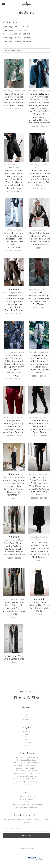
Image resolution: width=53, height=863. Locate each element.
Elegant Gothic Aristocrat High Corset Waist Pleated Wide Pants (39, 606)
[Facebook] (15, 697)
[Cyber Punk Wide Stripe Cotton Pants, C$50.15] (14, 638)
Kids (26, 740)
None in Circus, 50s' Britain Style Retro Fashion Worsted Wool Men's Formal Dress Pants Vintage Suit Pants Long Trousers (39, 486)
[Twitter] (19, 697)
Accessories (26, 742)
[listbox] (19, 50)
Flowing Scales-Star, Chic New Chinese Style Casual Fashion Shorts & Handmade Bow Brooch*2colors (13, 100)
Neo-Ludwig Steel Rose (26, 760)
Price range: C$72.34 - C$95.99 (16, 30)
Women (26, 732)
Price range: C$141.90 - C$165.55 (17, 41)
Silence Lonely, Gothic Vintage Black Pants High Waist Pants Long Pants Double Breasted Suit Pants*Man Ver (14, 487)
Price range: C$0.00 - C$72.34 (16, 26)
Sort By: (7, 50)
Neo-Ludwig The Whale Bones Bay (26, 763)
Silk (26, 737)
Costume (26, 711)
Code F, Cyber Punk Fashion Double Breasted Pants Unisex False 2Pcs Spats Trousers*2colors (14, 240)
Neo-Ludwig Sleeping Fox (26, 776)
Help (26, 714)
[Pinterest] (28, 697)
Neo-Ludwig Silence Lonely (26, 781)
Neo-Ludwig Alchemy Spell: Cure (26, 773)
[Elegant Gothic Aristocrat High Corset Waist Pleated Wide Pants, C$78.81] (39, 582)
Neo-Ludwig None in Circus (27, 768)
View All (27, 784)
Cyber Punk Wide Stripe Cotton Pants (14, 657)
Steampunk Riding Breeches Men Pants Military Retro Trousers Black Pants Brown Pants (39, 426)
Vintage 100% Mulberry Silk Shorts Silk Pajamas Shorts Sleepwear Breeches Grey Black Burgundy (14, 426)
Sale (26, 745)
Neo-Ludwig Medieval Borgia (26, 757)
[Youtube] (37, 697)
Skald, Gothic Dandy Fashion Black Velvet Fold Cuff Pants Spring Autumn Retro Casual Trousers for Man (39, 239)
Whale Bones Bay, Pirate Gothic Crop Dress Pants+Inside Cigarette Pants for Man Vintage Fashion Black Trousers (39, 550)
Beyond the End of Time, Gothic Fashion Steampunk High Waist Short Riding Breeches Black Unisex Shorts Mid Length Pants (13, 179)
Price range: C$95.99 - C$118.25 (16, 34)
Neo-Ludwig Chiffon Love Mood (26, 765)
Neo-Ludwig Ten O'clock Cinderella (26, 779)
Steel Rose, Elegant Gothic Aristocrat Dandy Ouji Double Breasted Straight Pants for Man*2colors (14, 549)
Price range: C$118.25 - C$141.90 (16, 37)
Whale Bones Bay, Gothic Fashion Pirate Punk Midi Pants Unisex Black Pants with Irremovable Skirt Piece (39, 177)
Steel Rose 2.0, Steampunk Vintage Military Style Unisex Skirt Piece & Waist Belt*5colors (39, 298)
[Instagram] (33, 697)
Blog (26, 717)
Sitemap (26, 719)
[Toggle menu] (3, 3)
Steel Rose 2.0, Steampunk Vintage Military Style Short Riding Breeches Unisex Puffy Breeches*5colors (14, 302)
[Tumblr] (24, 697)
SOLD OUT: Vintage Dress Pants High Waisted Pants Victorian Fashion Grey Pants (14, 608)
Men (26, 734)
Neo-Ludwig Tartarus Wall (26, 771)
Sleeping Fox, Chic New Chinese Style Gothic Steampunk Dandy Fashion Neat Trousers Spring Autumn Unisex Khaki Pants (39, 364)
